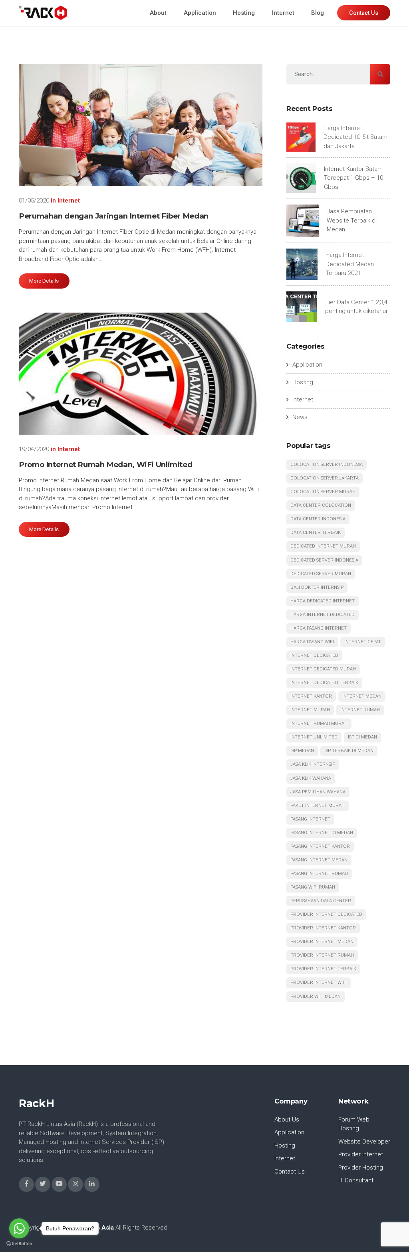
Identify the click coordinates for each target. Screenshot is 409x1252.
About (158, 12)
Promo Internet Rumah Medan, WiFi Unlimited (105, 464)
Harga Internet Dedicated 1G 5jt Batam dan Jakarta (355, 137)
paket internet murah (317, 805)
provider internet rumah (322, 955)
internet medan (361, 696)
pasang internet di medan (321, 832)
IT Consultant (355, 1180)
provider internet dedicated (326, 914)
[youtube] (59, 1184)
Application (200, 12)
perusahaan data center (320, 900)
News (300, 417)
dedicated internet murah (323, 546)
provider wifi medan (315, 996)
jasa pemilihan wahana (317, 792)
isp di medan (362, 737)
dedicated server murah (320, 573)
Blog (317, 12)
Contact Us (289, 1171)
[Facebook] (26, 1184)
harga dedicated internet (322, 601)
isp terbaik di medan (348, 750)
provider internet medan (321, 941)
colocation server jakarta (324, 478)
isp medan (302, 750)
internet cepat (362, 641)
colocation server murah (322, 491)
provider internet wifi (318, 982)
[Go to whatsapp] (19, 1228)
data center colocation (320, 505)
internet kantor (311, 696)
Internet (283, 12)
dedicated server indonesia (324, 560)
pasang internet (310, 819)
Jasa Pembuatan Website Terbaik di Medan (352, 220)
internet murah (310, 709)
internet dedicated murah (323, 669)
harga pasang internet (318, 628)
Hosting (244, 12)
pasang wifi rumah (312, 887)
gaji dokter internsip (316, 587)
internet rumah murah (318, 723)
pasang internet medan (318, 860)
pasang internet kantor (320, 846)
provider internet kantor (323, 928)
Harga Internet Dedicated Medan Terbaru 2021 (350, 264)
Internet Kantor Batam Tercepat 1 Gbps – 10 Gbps (353, 178)
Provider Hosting (360, 1167)
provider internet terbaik (323, 968)
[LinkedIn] (91, 1184)
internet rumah (360, 709)
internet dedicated (314, 655)
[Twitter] (42, 1184)
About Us (286, 1119)
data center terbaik (315, 532)
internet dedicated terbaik (324, 682)
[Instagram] (75, 1184)
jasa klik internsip (312, 764)
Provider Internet (360, 1154)
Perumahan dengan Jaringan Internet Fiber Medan (113, 216)
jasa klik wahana (310, 778)
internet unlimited (314, 737)
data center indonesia (317, 519)
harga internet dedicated (322, 614)
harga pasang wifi (312, 641)
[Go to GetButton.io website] (19, 1243)
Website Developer (364, 1141)
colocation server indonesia (326, 464)
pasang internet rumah (319, 873)
